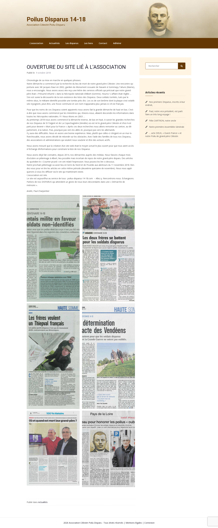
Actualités (54, 43)
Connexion (149, 522)
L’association (36, 43)
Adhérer (117, 43)
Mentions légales (134, 522)
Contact (103, 43)
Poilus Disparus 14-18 (56, 19)
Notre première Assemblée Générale (166, 126)
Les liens (88, 43)
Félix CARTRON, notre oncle (162, 120)
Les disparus (72, 43)
